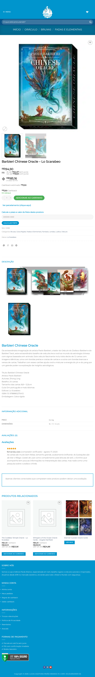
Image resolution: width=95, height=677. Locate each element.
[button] (7, 12)
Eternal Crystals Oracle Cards (76, 538)
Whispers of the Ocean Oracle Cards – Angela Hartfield (45, 539)
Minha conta (7, 589)
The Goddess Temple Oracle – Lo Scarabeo (15, 539)
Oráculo (31, 29)
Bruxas (46, 29)
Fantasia (45, 232)
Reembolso (6, 624)
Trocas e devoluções (10, 616)
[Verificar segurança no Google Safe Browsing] (15, 657)
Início (17, 29)
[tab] (17, 206)
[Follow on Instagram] (47, 667)
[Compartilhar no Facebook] (8, 245)
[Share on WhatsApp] (4, 245)
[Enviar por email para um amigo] (12, 245)
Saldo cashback (8, 602)
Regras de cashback (10, 598)
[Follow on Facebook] (44, 667)
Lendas (52, 232)
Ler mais (69, 542)
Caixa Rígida (21, 232)
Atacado (5, 629)
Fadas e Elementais (68, 29)
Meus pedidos (7, 593)
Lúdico (58, 232)
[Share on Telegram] (16, 245)
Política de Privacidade (11, 620)
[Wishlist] (87, 12)
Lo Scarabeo (11, 237)
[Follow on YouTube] (50, 667)
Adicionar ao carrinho (29, 198)
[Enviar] (90, 22)
